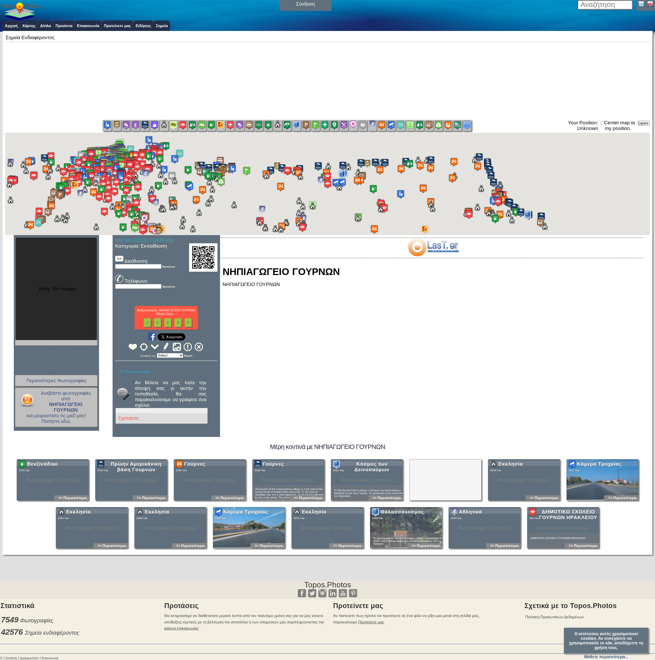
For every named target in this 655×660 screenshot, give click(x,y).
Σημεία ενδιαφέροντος (52, 633)
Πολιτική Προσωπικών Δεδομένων (554, 617)
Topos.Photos (327, 584)
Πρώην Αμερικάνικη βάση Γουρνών (136, 466)
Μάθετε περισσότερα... (606, 657)
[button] (327, 179)
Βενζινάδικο (42, 464)
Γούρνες (194, 464)
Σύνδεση (11, 658)
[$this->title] (433, 254)
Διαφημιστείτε (29, 658)
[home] (20, 18)
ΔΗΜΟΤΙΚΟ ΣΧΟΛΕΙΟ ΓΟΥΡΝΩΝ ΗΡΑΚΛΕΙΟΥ (568, 514)
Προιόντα (64, 26)
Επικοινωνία (88, 26)
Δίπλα (45, 26)
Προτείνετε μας (117, 26)
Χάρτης (29, 26)
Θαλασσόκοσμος (402, 511)
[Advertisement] (327, 79)
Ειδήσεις (143, 26)
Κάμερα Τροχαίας (599, 464)
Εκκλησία (510, 464)
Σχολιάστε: (129, 418)
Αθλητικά (470, 511)
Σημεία (162, 26)
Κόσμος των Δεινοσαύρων (371, 466)
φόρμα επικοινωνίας (181, 628)
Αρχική (11, 26)
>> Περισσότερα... (74, 498)
